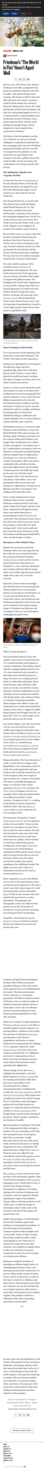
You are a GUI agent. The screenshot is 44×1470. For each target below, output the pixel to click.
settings (17, 9)
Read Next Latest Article (22, 1430)
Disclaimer (7, 1456)
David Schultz (12, 55)
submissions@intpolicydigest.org (22, 1408)
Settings (23, 13)
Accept (6, 13)
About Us (6, 1447)
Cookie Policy (8, 1458)
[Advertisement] (22, 953)
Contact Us (7, 1449)
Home (5, 1444)
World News (7, 51)
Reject (14, 13)
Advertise (6, 1451)
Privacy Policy (8, 1460)
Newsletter (7, 1453)
